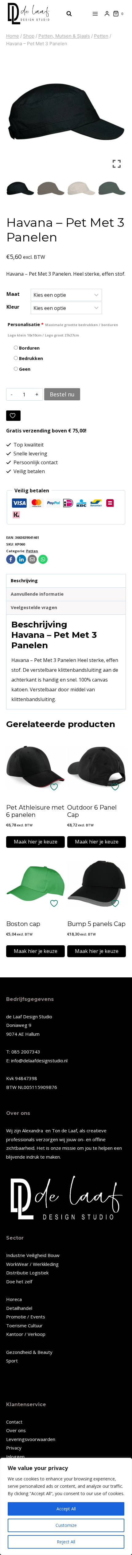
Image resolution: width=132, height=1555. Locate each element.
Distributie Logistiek (27, 1273)
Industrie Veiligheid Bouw (33, 1255)
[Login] (107, 14)
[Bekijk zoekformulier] (66, 14)
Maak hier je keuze (35, 841)
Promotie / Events (25, 1317)
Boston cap (23, 924)
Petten (32, 551)
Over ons (16, 1430)
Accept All (66, 1509)
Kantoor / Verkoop (25, 1334)
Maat (13, 294)
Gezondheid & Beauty (29, 1352)
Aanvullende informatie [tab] (37, 594)
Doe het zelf (19, 1281)
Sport (12, 1361)
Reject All (66, 1542)
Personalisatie (63, 330)
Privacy (13, 1448)
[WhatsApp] (43, 559)
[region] (66, 1506)
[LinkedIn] (21, 559)
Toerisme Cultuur (24, 1325)
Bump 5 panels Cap (96, 924)
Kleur (12, 306)
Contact (14, 1422)
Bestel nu (62, 394)
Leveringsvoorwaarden (30, 1439)
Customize (66, 1525)
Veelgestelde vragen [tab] (34, 607)
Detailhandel (19, 1308)
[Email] (32, 559)
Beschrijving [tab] (24, 580)
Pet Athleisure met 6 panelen (35, 811)
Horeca (14, 1299)
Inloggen (15, 1457)
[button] (117, 114)
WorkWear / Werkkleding (32, 1264)
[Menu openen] (95, 13)
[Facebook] (10, 559)
